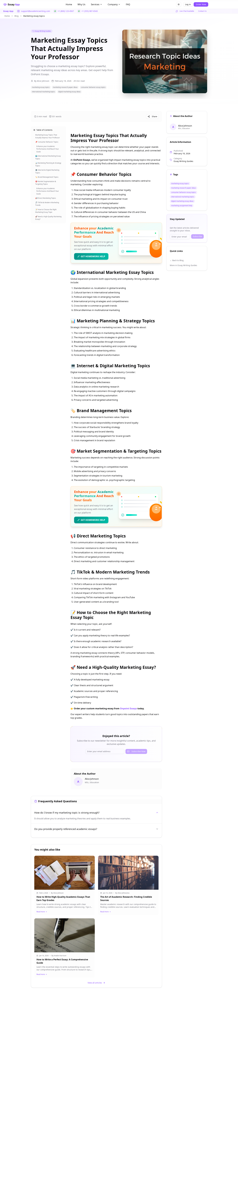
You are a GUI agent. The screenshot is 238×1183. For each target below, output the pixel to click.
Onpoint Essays (128, 708)
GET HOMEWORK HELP (93, 256)
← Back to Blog (177, 260)
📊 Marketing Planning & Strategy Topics (48, 164)
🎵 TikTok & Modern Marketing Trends (47, 203)
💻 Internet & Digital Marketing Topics (47, 171)
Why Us (81, 4)
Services (95, 4)
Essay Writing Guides (43, 31)
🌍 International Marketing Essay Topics (48, 157)
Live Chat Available (187, 11)
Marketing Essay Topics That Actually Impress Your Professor (47, 136)
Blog (16, 16)
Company (113, 4)
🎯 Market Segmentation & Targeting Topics (45, 182)
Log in (188, 4)
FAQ (128, 4)
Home (69, 4)
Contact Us (202, 11)
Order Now (201, 4)
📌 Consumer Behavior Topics (46, 142)
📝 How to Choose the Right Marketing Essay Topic (45, 210)
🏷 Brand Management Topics (46, 177)
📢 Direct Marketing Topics (45, 198)
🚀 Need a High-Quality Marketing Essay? (48, 217)
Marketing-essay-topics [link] (34, 16)
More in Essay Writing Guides (183, 265)
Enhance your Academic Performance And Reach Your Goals (47, 149)
